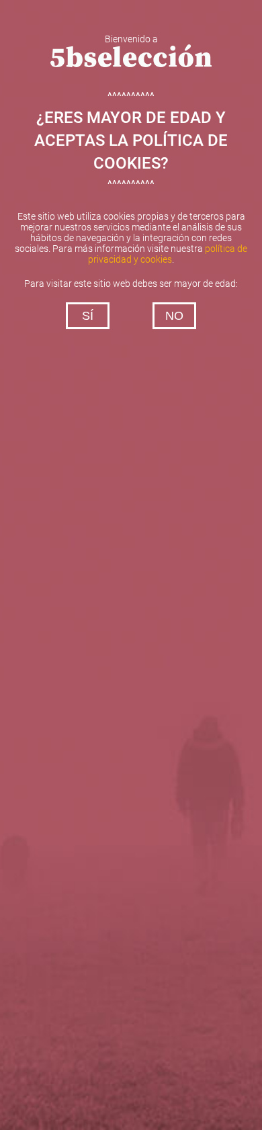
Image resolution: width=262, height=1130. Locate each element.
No (174, 315)
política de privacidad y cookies (167, 254)
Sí (87, 315)
